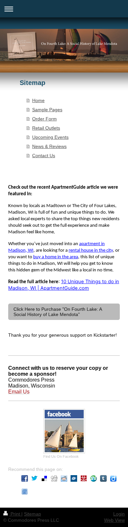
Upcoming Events (50, 137)
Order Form (44, 118)
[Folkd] (74, 478)
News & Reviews (49, 146)
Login (119, 513)
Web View (114, 520)
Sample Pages (47, 109)
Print (15, 513)
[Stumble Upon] (93, 478)
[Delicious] (44, 478)
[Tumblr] (103, 478)
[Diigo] (113, 478)
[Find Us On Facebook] (64, 431)
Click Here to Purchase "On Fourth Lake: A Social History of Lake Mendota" (57, 311)
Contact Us (43, 155)
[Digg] (54, 478)
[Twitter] (34, 478)
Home (38, 100)
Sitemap (32, 513)
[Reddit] (64, 478)
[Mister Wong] (83, 478)
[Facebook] (24, 478)
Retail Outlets (46, 128)
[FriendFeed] (24, 491)
